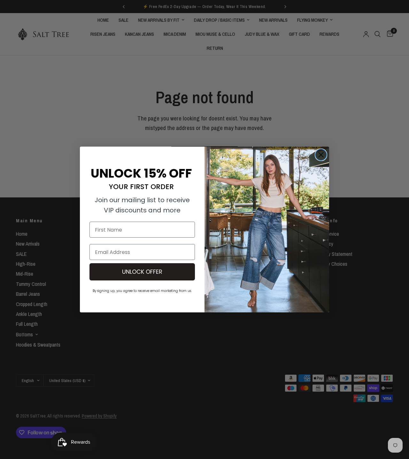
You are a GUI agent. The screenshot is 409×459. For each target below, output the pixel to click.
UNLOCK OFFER (142, 272)
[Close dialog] (321, 154)
